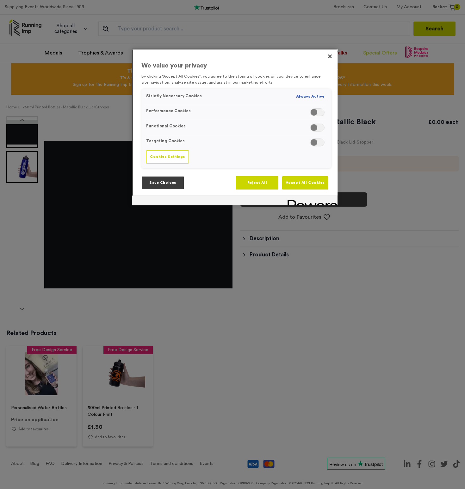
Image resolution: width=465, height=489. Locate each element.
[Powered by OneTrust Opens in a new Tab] (310, 201)
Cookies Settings (167, 156)
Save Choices (162, 182)
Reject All (257, 182)
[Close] (330, 56)
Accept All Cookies (305, 182)
